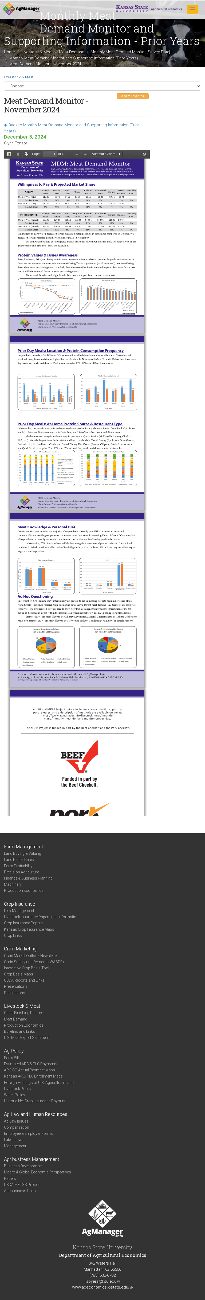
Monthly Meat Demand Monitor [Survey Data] (130, 52)
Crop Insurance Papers (23, 923)
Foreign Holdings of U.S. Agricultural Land (39, 1082)
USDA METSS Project (22, 1184)
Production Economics (24, 890)
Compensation (16, 1127)
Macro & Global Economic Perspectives (37, 1172)
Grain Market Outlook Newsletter (31, 956)
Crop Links (13, 935)
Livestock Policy (17, 1089)
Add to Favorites (132, 96)
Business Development (23, 1166)
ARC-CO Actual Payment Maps (29, 1070)
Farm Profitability (18, 866)
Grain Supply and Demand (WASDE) (34, 962)
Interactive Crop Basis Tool (26, 968)
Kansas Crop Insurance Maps (29, 929)
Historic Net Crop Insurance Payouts (34, 1101)
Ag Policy (14, 1051)
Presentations (15, 986)
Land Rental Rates (19, 859)
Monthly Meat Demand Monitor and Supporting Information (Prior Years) (73, 58)
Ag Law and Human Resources (35, 1114)
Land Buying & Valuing (22, 853)
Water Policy (14, 1095)
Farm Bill (11, 1058)
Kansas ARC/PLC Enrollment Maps (33, 1076)
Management (15, 1146)
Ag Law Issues (16, 1121)
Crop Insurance (19, 904)
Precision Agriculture (21, 872)
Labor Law (13, 1139)
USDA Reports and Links (24, 980)
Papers (10, 1178)
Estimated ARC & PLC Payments (30, 1064)
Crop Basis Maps (18, 974)
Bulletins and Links (19, 1031)
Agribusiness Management (31, 1159)
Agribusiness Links (20, 1191)
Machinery (13, 884)
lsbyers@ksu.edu (102, 1281)
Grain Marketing (20, 948)
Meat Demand (71, 52)
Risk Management (19, 911)
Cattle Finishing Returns (23, 1013)
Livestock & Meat (37, 52)
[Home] (21, 9)
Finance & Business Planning (28, 878)
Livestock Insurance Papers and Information (41, 917)
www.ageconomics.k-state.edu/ (102, 1287)
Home (9, 52)
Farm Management (23, 846)
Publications (14, 993)
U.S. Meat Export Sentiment (26, 1037)
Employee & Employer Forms (28, 1133)
